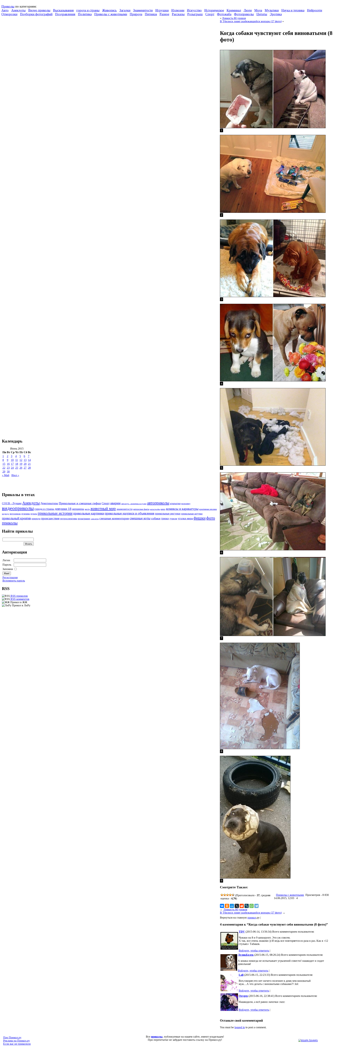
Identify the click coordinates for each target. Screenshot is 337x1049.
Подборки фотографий (36, 14)
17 (12, 463)
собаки (155, 518)
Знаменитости (143, 10)
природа (36, 518)
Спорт (209, 14)
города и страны (88, 10)
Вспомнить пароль (13, 580)
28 (29, 467)
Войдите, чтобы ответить (254, 950)
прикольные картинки (88, 513)
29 (3, 471)
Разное (164, 14)
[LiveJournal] (247, 906)
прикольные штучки (192, 513)
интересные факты (141, 509)
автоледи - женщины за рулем (133, 504)
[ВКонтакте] (222, 906)
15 (3, 463)
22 (3, 467)
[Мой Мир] (232, 906)
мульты (34, 514)
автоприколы (158, 503)
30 (8, 471)
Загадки (124, 10)
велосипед (185, 504)
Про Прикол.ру (12, 1037)
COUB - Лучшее (12, 503)
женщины (78, 508)
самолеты (95, 519)
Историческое (214, 10)
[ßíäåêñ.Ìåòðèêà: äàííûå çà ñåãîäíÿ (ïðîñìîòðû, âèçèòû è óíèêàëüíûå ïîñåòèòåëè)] (308, 1040)
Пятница (151, 14)
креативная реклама (208, 509)
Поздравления (65, 14)
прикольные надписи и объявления (129, 513)
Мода (258, 10)
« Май (5, 475)
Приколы (7, 6)
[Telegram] (256, 906)
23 (8, 467)
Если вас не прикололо (17, 1043)
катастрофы (155, 509)
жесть (87, 509)
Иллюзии (177, 10)
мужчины (25, 514)
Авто (5, 10)
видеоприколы (18, 508)
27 (25, 467)
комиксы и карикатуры (182, 509)
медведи (5, 514)
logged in (239, 1027)
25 (16, 467)
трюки (165, 518)
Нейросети (314, 10)
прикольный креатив (16, 518)
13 (25, 459)
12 (20, 459)
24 (12, 467)
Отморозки (9, 14)
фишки (200, 518)
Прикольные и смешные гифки (80, 503)
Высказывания (63, 10)
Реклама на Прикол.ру (16, 1040)
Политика (85, 14)
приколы (157, 1036)
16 (8, 463)
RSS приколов (19, 595)
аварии (115, 503)
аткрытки (175, 503)
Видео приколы (39, 10)
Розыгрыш (195, 14)
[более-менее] (227, 894)
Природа (136, 14)
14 (29, 459)
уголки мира (185, 518)
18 (16, 463)
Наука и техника (292, 10)
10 (12, 459)
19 (20, 463)
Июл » (15, 475)
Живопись (109, 10)
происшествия (50, 518)
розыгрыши (84, 518)
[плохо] (224, 894)
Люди (248, 10)
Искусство (194, 10)
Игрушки (162, 10)
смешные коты (140, 518)
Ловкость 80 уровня (234, 18)
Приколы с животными (110, 14)
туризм (173, 518)
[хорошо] (230, 894)
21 (29, 463)
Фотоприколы (244, 14)
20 (25, 463)
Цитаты (261, 14)
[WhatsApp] (251, 906)
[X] (237, 906)
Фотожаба (224, 14)
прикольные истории (55, 513)
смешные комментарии (114, 518)
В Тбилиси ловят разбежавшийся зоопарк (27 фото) (251, 21)
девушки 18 (63, 509)
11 (16, 459)
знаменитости (125, 508)
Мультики (272, 10)
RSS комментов (19, 599)
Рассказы (178, 14)
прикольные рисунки (167, 513)
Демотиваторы (49, 503)
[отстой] (221, 894)
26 (20, 467)
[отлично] (233, 894)
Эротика (276, 14)
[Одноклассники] (227, 906)
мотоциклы (15, 514)
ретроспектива (68, 518)
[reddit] (242, 906)
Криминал (234, 10)
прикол (251, 917)
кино (163, 509)
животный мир (103, 508)
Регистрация (10, 577)
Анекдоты (18, 10)
